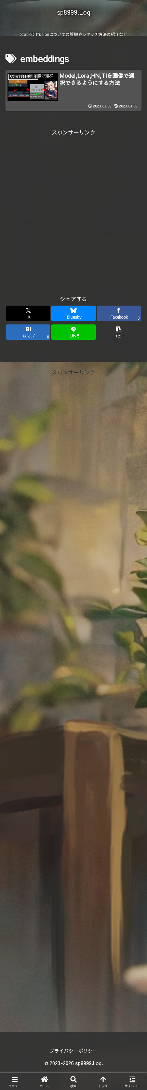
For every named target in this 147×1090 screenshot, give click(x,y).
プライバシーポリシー (73, 1050)
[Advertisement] (73, 210)
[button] (119, 332)
